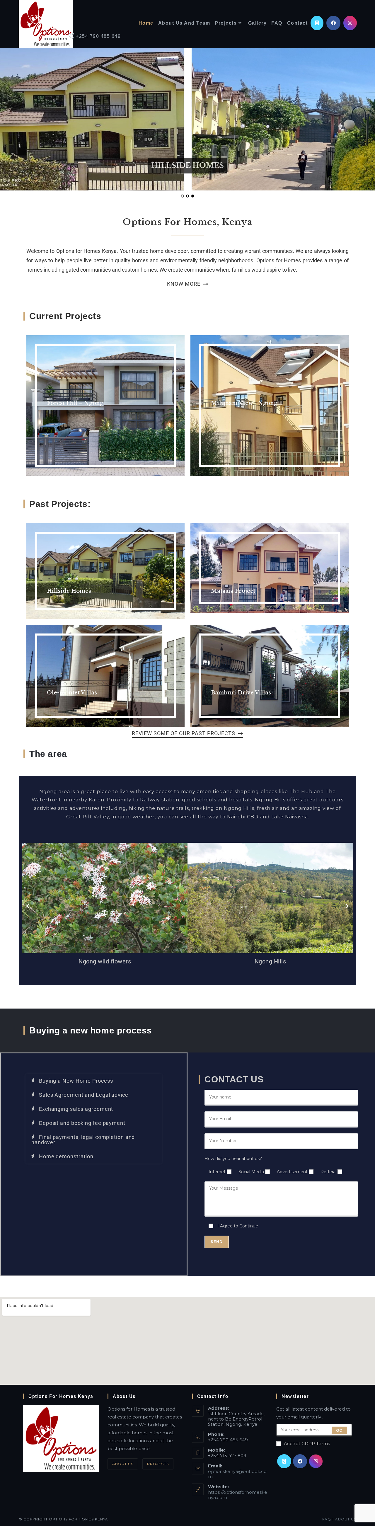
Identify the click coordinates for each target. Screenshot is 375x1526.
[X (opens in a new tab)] (317, 23)
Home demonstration (66, 1156)
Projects (158, 1464)
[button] (28, 906)
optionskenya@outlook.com (237, 1474)
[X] (284, 1461)
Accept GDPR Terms (307, 1443)
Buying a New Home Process (76, 1081)
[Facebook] (300, 1461)
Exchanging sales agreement (76, 1109)
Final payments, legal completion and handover (83, 1139)
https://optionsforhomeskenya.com (237, 1494)
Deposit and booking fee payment (82, 1123)
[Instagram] (316, 1461)
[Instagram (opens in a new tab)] (350, 23)
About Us (122, 1464)
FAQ (326, 1519)
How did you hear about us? (233, 1158)
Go (339, 1430)
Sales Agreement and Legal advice (83, 1095)
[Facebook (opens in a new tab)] (333, 23)
